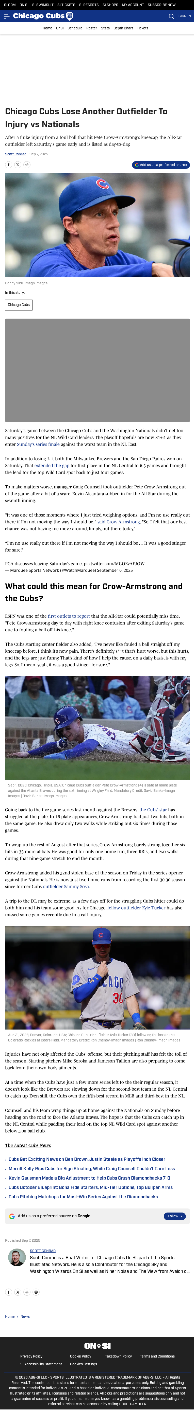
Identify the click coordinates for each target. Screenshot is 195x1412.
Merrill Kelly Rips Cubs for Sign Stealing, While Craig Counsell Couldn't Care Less (92, 1169)
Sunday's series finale (38, 444)
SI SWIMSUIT (43, 5)
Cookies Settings (83, 1364)
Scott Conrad (15, 154)
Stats (105, 28)
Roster (91, 28)
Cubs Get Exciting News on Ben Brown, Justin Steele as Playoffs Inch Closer (87, 1160)
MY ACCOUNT (133, 5)
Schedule (75, 28)
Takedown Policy (118, 1357)
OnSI (60, 28)
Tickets (142, 28)
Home (47, 28)
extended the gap (52, 465)
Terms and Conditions (157, 1357)
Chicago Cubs (19, 305)
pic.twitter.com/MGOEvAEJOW (114, 563)
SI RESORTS (89, 5)
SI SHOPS (110, 5)
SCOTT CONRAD (43, 1251)
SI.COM (10, 5)
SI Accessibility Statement (41, 1364)
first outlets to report (69, 616)
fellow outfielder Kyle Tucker (136, 907)
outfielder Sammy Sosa (66, 886)
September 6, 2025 (115, 570)
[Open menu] (7, 16)
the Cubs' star (153, 809)
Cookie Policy (80, 1357)
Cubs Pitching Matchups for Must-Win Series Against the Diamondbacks (83, 1197)
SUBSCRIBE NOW (162, 5)
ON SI (24, 5)
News (25, 1317)
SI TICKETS (66, 5)
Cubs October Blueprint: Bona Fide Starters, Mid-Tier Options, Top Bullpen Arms (91, 1188)
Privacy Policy (31, 1357)
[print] (36, 1292)
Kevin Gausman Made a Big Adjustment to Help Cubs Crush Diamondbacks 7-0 (89, 1178)
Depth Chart (123, 28)
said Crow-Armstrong (119, 521)
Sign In (184, 16)
